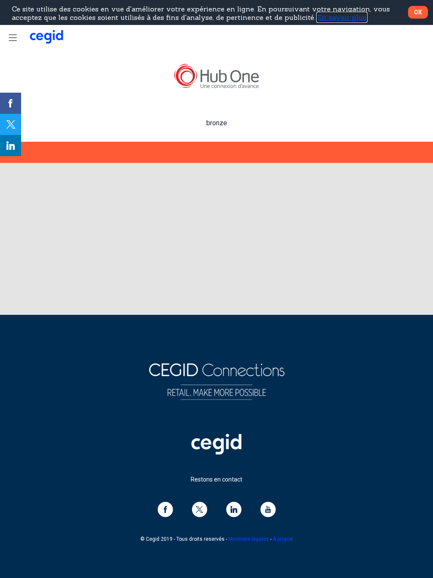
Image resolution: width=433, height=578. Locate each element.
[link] (10, 103)
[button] (12, 37)
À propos (283, 539)
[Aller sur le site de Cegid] (216, 452)
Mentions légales (248, 539)
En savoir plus (342, 17)
